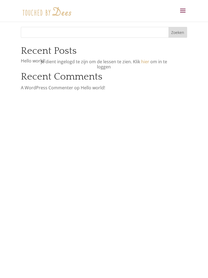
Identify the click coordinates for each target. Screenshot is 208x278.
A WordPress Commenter (47, 88)
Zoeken (177, 32)
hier (145, 62)
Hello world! (33, 61)
